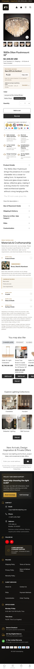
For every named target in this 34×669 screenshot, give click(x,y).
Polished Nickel (19, 98)
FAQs (7, 592)
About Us (8, 587)
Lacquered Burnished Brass (13, 95)
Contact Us (23, 587)
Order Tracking (24, 598)
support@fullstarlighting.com (17, 509)
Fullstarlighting (19, 651)
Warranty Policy (10, 575)
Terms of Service (25, 564)
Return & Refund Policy (25, 570)
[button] (25, 7)
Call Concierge (24, 495)
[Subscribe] (28, 461)
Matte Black (8, 98)
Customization (9, 598)
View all (17, 381)
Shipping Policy (10, 564)
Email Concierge (10, 495)
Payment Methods (25, 592)
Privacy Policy (16, 469)
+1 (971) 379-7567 (14, 517)
